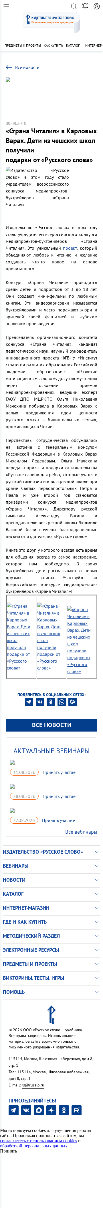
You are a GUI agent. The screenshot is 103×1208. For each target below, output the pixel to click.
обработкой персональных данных (34, 1145)
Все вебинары (81, 831)
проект (70, 248)
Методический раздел (31, 936)
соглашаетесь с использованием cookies (38, 1140)
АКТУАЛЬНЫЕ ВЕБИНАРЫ (51, 750)
